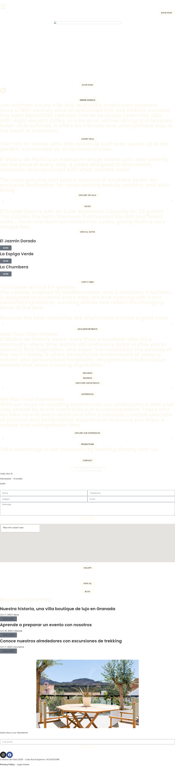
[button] (87, 100)
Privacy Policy (7, 764)
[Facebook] (9, 755)
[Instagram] (3, 755)
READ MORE (8, 618)
